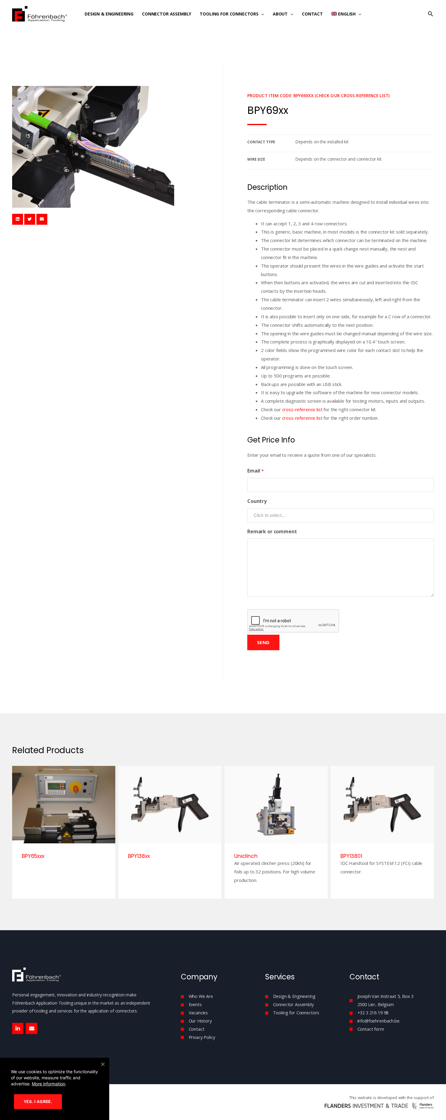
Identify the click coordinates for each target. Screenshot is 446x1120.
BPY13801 (351, 856)
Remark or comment (272, 531)
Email (255, 470)
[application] (261, 14)
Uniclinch (246, 856)
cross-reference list (302, 409)
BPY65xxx (33, 856)
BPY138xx (139, 856)
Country (257, 501)
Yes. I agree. (38, 1101)
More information (48, 1083)
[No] (103, 1064)
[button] (430, 14)
